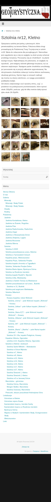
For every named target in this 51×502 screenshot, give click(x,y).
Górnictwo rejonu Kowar (13, 401)
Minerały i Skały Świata (15, 206)
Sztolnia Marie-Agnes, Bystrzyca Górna (21, 269)
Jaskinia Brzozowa (13, 241)
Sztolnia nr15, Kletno (15, 364)
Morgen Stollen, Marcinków (17, 387)
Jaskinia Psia (11, 226)
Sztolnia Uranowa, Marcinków (18, 390)
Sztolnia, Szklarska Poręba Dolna (19, 266)
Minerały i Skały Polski (14, 203)
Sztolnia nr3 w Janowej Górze (18, 378)
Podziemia (7, 215)
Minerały (7, 200)
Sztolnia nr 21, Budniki (15, 286)
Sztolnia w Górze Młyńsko (17, 350)
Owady (7, 209)
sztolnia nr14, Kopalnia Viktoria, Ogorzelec (23, 341)
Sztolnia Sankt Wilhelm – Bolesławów (21, 347)
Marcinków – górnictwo (15, 381)
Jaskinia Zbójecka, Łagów (16, 238)
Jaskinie (7, 218)
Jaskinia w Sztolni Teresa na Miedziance (21, 281)
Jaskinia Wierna (12, 243)
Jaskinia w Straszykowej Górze (18, 235)
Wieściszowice (10, 418)
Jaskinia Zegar (11, 232)
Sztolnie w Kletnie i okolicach (17, 344)
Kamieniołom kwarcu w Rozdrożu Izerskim (20, 407)
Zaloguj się (25, 447)
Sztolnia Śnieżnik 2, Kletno (17, 375)
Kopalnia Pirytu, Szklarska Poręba (19, 261)
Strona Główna (9, 192)
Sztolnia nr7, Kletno (14, 352)
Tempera (36, 451)
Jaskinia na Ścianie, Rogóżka (17, 223)
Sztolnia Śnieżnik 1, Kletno (17, 373)
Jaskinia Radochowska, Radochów (19, 229)
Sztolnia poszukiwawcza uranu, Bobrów (21, 252)
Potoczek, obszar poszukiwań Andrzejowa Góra (24, 393)
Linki (5, 421)
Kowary (8, 295)
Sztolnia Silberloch (13, 292)
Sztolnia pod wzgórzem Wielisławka (19, 289)
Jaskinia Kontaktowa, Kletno (16, 220)
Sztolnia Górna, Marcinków (17, 384)
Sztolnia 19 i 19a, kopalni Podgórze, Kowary (24, 335)
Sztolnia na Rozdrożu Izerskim (17, 272)
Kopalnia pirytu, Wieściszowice (17, 258)
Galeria (6, 198)
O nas (5, 195)
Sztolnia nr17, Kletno (15, 367)
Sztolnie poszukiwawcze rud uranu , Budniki (23, 284)
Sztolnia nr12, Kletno (15, 358)
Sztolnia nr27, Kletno (15, 370)
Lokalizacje (7, 395)
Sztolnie (7, 246)
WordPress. (45, 451)
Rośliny (7, 212)
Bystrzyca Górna (10, 410)
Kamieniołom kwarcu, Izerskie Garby (18, 404)
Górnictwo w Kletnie (12, 398)
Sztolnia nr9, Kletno (14, 355)
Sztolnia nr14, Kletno (15, 361)
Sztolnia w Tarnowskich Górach (18, 255)
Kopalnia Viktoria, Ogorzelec (17, 338)
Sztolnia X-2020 (12, 249)
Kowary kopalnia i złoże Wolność (19, 298)
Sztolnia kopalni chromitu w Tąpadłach (21, 263)
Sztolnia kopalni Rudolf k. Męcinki (19, 275)
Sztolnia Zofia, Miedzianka (16, 278)
